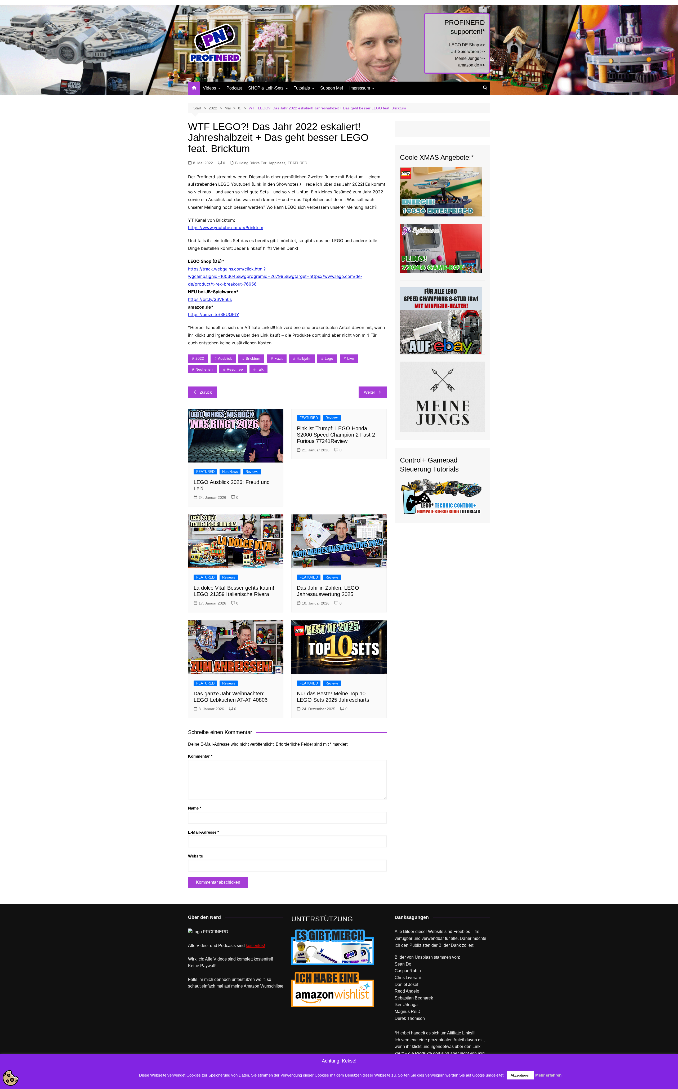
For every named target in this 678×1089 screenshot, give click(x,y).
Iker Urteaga (406, 1004)
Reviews (252, 472)
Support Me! (331, 88)
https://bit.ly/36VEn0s (210, 299)
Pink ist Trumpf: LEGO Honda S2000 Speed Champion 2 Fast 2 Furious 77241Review (336, 434)
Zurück (206, 392)
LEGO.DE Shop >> (467, 45)
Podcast (234, 88)
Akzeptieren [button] (520, 1075)
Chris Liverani (408, 977)
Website (195, 856)
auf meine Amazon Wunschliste (253, 986)
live (350, 358)
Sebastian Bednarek (414, 998)
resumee (235, 369)
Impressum (359, 88)
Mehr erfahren (548, 1075)
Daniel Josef (406, 984)
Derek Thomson (410, 1018)
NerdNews (230, 472)
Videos (209, 88)
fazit (278, 358)
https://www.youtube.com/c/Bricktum (225, 227)
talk (260, 369)
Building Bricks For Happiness (260, 163)
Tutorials (302, 88)
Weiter (369, 392)
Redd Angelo (407, 991)
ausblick (225, 358)
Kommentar (200, 756)
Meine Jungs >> (470, 58)
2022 (199, 358)
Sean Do (403, 964)
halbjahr (304, 358)
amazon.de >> (471, 65)
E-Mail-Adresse (203, 832)
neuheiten (204, 369)
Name (194, 808)
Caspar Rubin (408, 970)
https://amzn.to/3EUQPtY (213, 314)
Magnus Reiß (407, 1011)
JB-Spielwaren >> (468, 51)
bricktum (253, 358)
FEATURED (297, 163)
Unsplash (424, 957)
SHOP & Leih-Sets (265, 88)
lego (329, 358)
